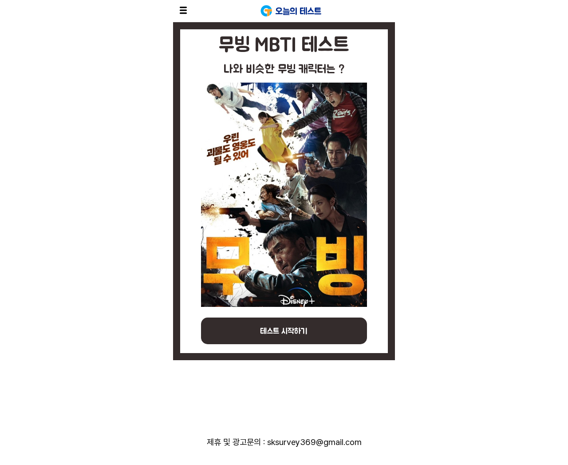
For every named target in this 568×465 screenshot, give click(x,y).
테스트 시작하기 (284, 331)
